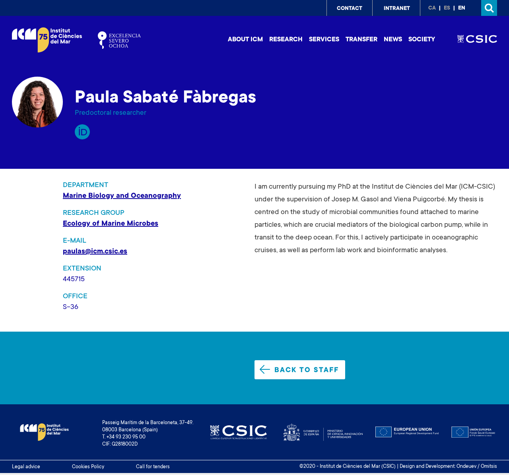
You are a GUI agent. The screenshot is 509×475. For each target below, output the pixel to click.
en (461, 8)
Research (286, 39)
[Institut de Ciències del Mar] (47, 39)
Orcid (82, 131)
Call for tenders (153, 467)
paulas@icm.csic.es (95, 252)
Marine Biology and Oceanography (122, 196)
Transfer (361, 39)
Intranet (397, 9)
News (393, 39)
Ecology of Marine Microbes (110, 224)
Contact (349, 9)
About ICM (245, 39)
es (447, 8)
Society (421, 39)
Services (324, 39)
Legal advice (26, 467)
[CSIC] (477, 40)
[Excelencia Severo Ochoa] (119, 40)
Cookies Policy (88, 467)
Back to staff (306, 371)
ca (432, 8)
